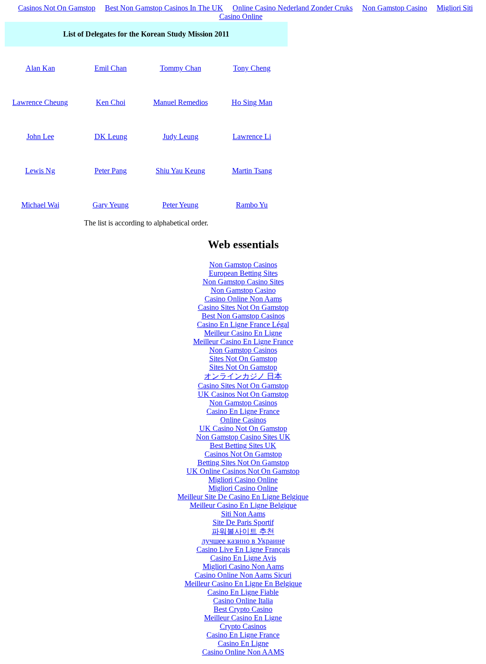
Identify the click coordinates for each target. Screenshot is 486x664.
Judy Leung (180, 136)
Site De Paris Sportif (243, 522)
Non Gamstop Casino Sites (243, 282)
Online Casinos (243, 420)
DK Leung (110, 136)
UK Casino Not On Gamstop (243, 428)
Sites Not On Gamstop (243, 359)
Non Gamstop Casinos (243, 265)
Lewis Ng (40, 171)
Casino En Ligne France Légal (243, 324)
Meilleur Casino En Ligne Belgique (243, 505)
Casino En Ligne (243, 643)
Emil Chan (110, 68)
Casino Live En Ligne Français (243, 549)
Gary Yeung (111, 205)
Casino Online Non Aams (243, 299)
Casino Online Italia (243, 601)
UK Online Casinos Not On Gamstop (243, 471)
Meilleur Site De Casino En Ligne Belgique (243, 497)
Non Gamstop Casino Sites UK (243, 437)
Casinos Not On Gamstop (56, 8)
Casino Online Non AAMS (243, 652)
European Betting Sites (243, 273)
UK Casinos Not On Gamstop (243, 394)
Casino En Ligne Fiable (243, 592)
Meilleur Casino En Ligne (243, 333)
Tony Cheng (252, 68)
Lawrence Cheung (40, 102)
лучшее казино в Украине (243, 541)
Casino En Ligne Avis (243, 558)
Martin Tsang (252, 171)
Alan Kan (40, 68)
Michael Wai (40, 205)
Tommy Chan (180, 68)
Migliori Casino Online (243, 480)
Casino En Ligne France (243, 411)
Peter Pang (110, 171)
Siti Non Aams (243, 514)
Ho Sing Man (252, 102)
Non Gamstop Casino (394, 8)
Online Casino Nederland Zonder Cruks (293, 8)
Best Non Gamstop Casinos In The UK (164, 8)
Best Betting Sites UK (243, 445)
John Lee (40, 136)
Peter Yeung (180, 205)
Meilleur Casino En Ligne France (243, 341)
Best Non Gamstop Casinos (243, 316)
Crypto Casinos (243, 626)
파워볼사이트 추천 (243, 531)
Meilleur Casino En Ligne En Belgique (243, 584)
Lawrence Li (252, 136)
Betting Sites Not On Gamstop (243, 462)
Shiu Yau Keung (180, 171)
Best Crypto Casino (243, 609)
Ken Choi (110, 102)
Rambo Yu (252, 205)
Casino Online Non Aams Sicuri (243, 575)
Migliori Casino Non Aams (243, 566)
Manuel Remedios (180, 102)
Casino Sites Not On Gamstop (243, 307)
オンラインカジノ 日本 (243, 376)
